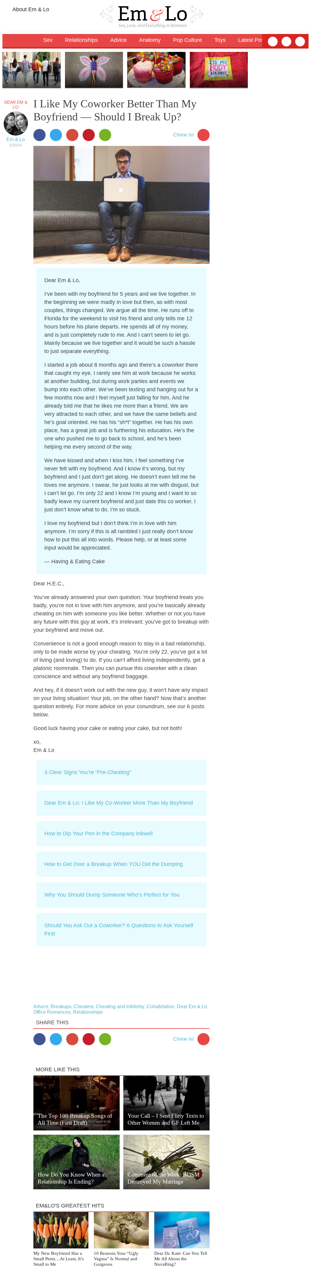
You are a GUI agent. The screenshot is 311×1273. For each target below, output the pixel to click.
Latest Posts (253, 40)
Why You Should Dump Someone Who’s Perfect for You (111, 895)
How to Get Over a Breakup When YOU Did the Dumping (113, 864)
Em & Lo (15, 139)
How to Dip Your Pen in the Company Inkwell (98, 833)
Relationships (88, 1012)
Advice (40, 1006)
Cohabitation (160, 1006)
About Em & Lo (30, 9)
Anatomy (150, 40)
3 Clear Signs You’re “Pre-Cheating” (87, 772)
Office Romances (51, 1012)
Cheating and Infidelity (120, 1006)
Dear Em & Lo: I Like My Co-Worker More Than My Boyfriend (118, 803)
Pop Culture (187, 40)
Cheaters (84, 1006)
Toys (220, 40)
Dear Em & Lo (15, 104)
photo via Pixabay (191, 260)
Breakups (61, 1006)
